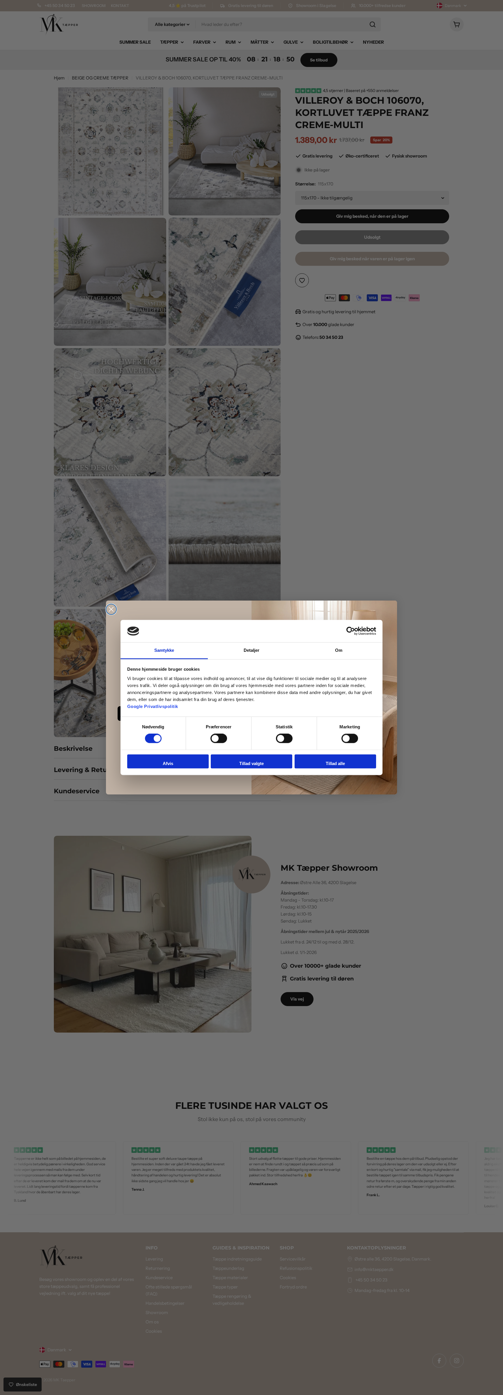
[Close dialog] (111, 609)
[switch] (218, 738)
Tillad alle (335, 763)
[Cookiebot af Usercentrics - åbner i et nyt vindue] (350, 631)
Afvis (168, 763)
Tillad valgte (251, 763)
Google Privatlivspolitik (152, 706)
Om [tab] (338, 650)
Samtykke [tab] (164, 650)
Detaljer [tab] (252, 650)
